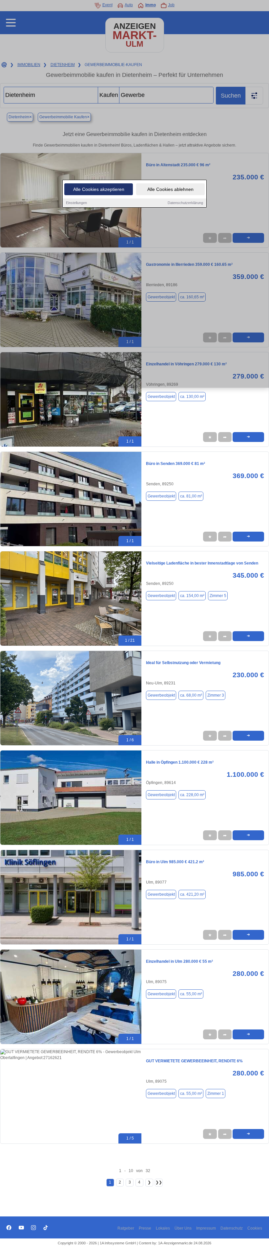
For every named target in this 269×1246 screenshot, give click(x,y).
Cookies (254, 1228)
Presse (145, 1228)
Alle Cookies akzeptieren (98, 189)
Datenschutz (231, 1228)
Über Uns (183, 1228)
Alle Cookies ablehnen (170, 189)
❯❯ (158, 1182)
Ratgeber (125, 1228)
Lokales (163, 1228)
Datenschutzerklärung (185, 203)
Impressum (206, 1228)
